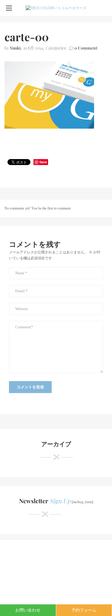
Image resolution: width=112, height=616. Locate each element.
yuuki (15, 48)
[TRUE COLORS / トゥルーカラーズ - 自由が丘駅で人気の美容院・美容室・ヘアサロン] (56, 8)
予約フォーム (83, 610)
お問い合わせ (27, 610)
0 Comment (85, 48)
